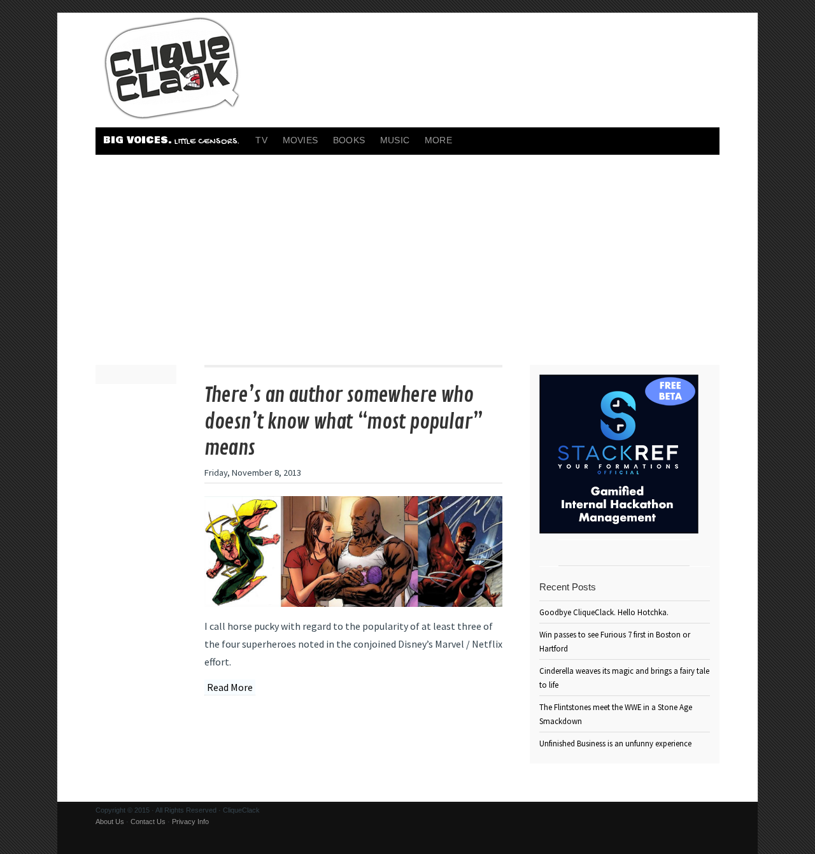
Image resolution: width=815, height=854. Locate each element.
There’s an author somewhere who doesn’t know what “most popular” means (343, 422)
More (438, 140)
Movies (300, 140)
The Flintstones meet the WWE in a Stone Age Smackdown (615, 714)
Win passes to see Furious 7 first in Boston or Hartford (614, 641)
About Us (110, 821)
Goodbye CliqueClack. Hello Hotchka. (604, 612)
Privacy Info (190, 821)
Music (394, 140)
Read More (230, 687)
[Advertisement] (407, 250)
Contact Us (148, 821)
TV (261, 140)
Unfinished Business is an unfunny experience (615, 743)
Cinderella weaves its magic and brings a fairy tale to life (624, 677)
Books (349, 140)
